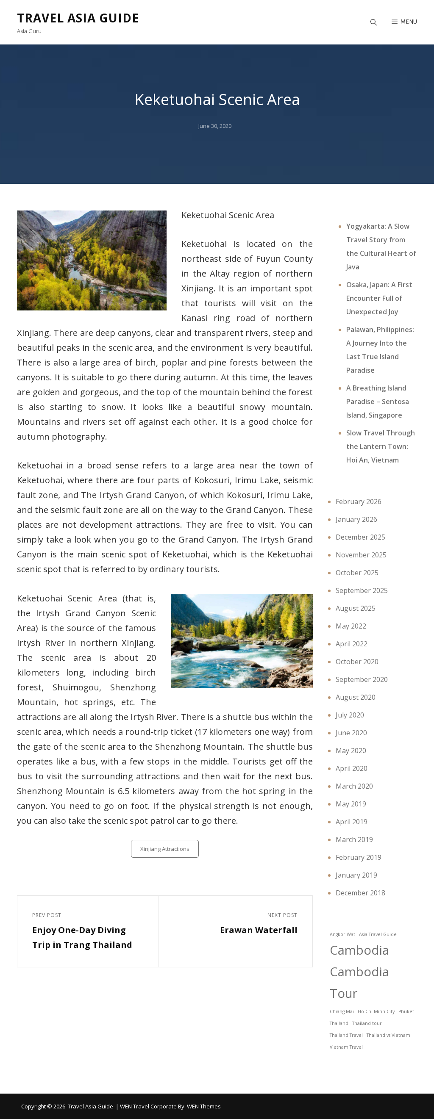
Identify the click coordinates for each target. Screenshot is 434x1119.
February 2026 (358, 501)
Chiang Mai (342, 1011)
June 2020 (351, 732)
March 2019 (354, 839)
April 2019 (351, 821)
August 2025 (356, 608)
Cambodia (359, 950)
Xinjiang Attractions (164, 849)
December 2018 (360, 892)
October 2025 (357, 572)
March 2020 (354, 786)
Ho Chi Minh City (376, 1011)
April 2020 (351, 768)
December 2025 (360, 537)
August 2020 (356, 697)
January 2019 (356, 875)
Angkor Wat (342, 934)
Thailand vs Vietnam (388, 1035)
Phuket (406, 1011)
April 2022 (351, 643)
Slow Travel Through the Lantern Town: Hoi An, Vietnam (380, 446)
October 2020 (357, 661)
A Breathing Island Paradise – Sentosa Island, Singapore (377, 401)
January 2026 (356, 519)
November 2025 (361, 555)
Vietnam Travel (346, 1047)
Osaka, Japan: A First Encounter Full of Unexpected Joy (379, 298)
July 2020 (350, 715)
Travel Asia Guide (78, 18)
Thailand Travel (346, 1035)
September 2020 (362, 679)
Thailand (339, 1023)
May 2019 (351, 804)
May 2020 (351, 750)
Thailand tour (367, 1023)
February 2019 (358, 857)
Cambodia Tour (359, 982)
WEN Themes (204, 1106)
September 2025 (362, 590)
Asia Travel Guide (378, 934)
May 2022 (351, 626)
